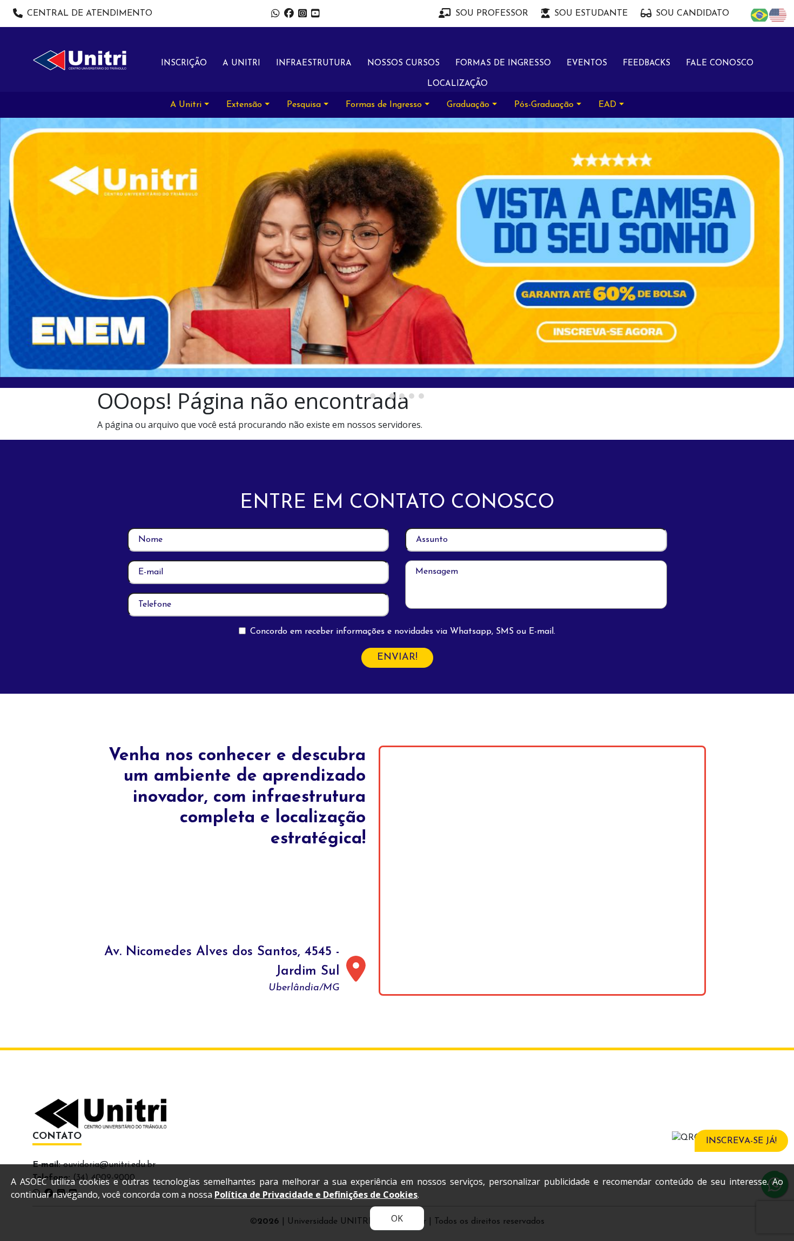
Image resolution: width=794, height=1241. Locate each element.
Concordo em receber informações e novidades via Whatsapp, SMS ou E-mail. (402, 631)
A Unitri (241, 63)
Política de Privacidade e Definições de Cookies (316, 1194)
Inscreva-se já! (741, 1141)
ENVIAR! (397, 657)
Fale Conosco (719, 63)
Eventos (587, 63)
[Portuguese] (760, 14)
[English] (778, 14)
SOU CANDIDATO (692, 13)
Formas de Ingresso (503, 63)
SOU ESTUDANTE (591, 13)
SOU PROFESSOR (491, 13)
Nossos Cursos (403, 63)
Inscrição (184, 63)
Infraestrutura (314, 63)
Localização (457, 84)
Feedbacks (646, 63)
